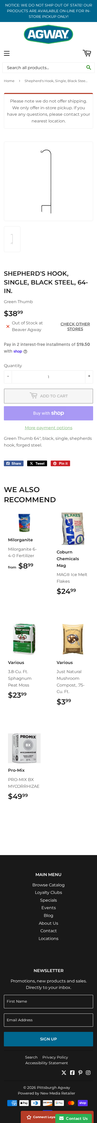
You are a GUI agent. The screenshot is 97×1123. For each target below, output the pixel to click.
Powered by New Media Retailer (46, 1093)
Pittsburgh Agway (53, 1087)
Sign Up (48, 1039)
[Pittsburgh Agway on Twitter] (63, 1073)
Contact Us (76, 1118)
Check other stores (75, 326)
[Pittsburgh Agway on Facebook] (72, 1073)
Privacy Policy (55, 1057)
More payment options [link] (48, 427)
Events (48, 907)
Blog (48, 915)
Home (9, 81)
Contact (48, 930)
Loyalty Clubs (48, 892)
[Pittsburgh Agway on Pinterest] (80, 1073)
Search (31, 1057)
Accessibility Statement (46, 1063)
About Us (48, 923)
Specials (48, 900)
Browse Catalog (48, 885)
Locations (48, 938)
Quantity (13, 365)
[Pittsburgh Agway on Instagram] (88, 1073)
